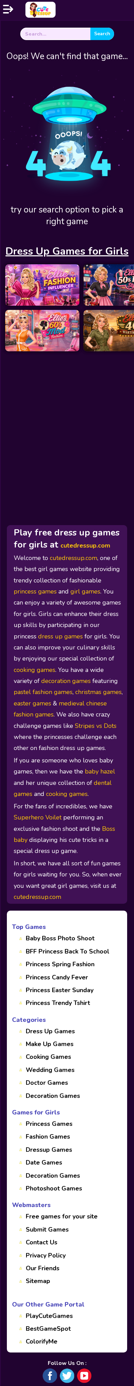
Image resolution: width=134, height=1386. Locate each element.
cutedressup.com (85, 545)
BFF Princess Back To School (67, 951)
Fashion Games (48, 1136)
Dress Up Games (50, 1031)
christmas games (98, 692)
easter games (32, 703)
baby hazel (100, 771)
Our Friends (42, 1268)
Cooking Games (48, 1057)
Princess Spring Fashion (60, 964)
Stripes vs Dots (95, 726)
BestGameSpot (48, 1329)
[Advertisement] (67, 422)
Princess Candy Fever (57, 977)
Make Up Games (50, 1044)
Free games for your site (62, 1216)
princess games (35, 591)
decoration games (66, 681)
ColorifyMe (41, 1341)
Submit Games (47, 1229)
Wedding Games (50, 1070)
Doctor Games (47, 1083)
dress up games (60, 636)
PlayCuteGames (49, 1316)
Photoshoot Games (54, 1188)
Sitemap (38, 1281)
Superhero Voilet (38, 817)
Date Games (44, 1162)
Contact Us (41, 1242)
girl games (85, 591)
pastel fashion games (43, 692)
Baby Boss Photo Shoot (60, 938)
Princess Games (49, 1124)
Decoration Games (53, 1096)
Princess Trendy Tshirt (58, 1003)
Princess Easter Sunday (59, 990)
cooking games (34, 670)
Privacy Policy (46, 1255)
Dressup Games (49, 1150)
